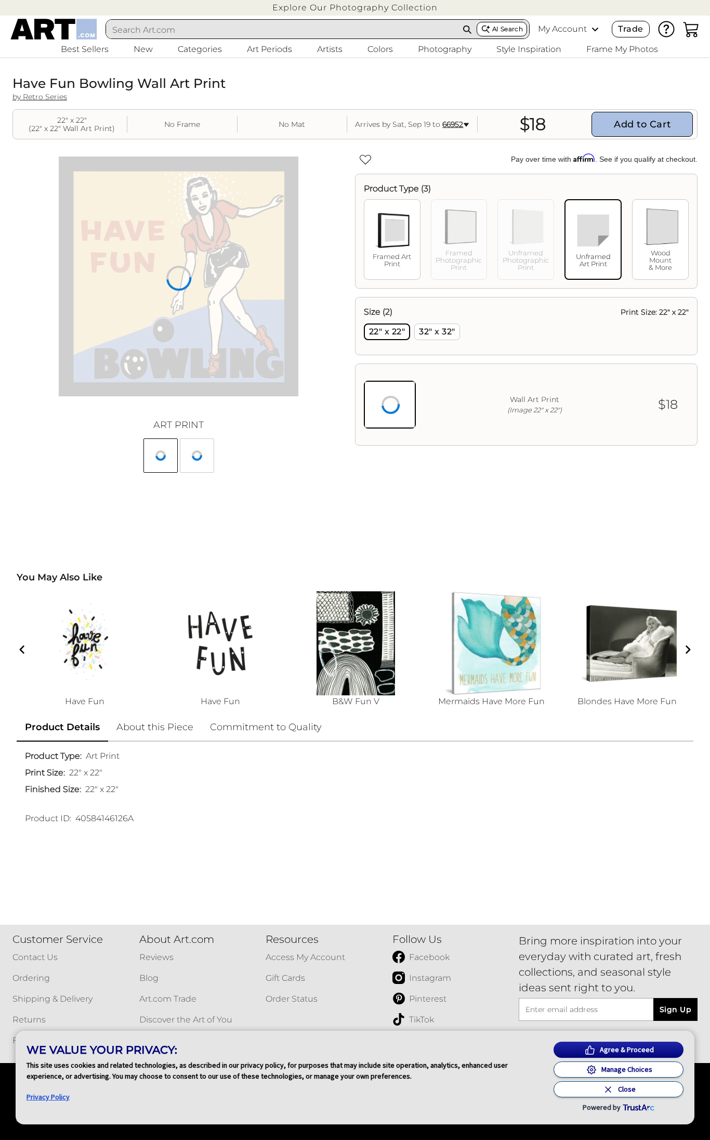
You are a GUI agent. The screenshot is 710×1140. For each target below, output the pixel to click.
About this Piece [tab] (154, 727)
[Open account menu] (595, 29)
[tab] (392, 239)
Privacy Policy (48, 1097)
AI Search (507, 29)
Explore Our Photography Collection (355, 7)
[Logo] (53, 29)
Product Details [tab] (62, 727)
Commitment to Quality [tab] (266, 727)
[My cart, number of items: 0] (691, 29)
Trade (630, 29)
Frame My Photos (622, 49)
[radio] (387, 331)
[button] (355, 7)
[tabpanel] (526, 371)
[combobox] (282, 30)
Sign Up (675, 1009)
